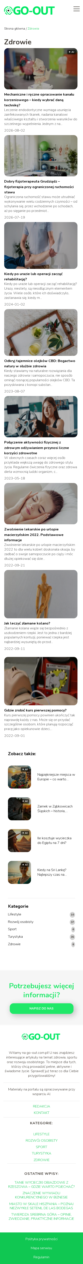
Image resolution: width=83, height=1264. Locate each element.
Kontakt (41, 1112)
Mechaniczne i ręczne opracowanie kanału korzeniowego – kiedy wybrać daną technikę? (39, 100)
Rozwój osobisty (20, 922)
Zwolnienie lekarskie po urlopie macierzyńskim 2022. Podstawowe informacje (34, 535)
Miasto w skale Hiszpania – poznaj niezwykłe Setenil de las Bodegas (41, 1206)
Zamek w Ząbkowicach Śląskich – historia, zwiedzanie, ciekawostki (55, 808)
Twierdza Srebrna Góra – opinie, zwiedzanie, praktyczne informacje (41, 1216)
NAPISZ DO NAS (41, 1009)
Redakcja (41, 1106)
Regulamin (41, 1257)
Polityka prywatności (41, 1239)
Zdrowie (14, 944)
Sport (12, 929)
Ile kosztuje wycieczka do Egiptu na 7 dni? (54, 840)
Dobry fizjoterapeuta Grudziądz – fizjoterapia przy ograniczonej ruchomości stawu (39, 187)
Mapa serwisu (41, 1248)
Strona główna (14, 28)
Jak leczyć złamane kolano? (27, 623)
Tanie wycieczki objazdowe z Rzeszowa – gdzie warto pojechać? (41, 1184)
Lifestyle (14, 914)
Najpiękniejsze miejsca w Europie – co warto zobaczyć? (56, 777)
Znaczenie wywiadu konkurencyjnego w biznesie (41, 1195)
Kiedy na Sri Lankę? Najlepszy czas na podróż (51, 872)
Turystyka (15, 936)
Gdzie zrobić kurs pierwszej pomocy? (35, 710)
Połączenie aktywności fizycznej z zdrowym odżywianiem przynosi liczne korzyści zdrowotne (36, 448)
